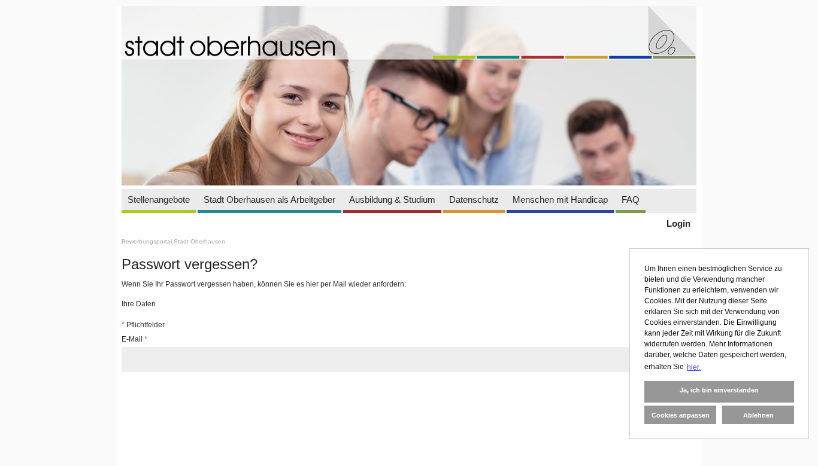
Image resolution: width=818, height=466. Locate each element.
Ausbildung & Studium (392, 199)
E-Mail (134, 339)
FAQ (631, 199)
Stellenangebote (159, 199)
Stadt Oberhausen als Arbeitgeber (269, 199)
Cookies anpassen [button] (681, 415)
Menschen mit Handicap (560, 199)
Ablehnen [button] (758, 415)
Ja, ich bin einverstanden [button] (719, 390)
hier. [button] (694, 367)
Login (678, 223)
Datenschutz (474, 199)
